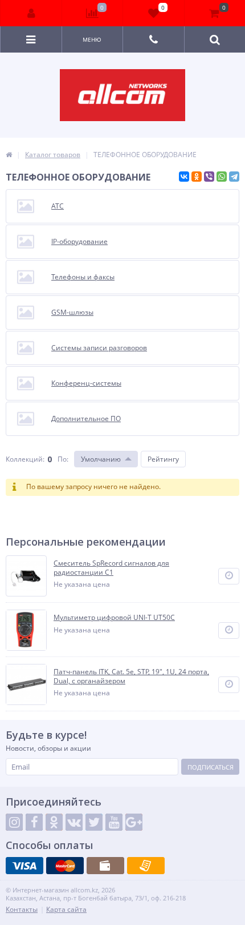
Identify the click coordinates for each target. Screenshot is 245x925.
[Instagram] (14, 822)
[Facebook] (34, 822)
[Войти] (31, 13)
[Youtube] (113, 822)
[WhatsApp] (222, 176)
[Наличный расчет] (105, 865)
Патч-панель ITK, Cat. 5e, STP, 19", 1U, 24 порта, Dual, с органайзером (131, 676)
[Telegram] (234, 176)
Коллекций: (25, 459)
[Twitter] (94, 822)
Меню (92, 39)
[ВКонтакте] (184, 176)
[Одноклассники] (196, 176)
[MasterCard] (65, 865)
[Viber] (209, 176)
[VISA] (24, 865)
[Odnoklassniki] (54, 822)
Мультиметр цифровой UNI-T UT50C (114, 617)
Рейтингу (163, 459)
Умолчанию (101, 459)
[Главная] (9, 154)
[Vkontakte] (74, 822)
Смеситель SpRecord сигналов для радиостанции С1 (111, 567)
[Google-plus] (133, 822)
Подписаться (210, 767)
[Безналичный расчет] (146, 865)
